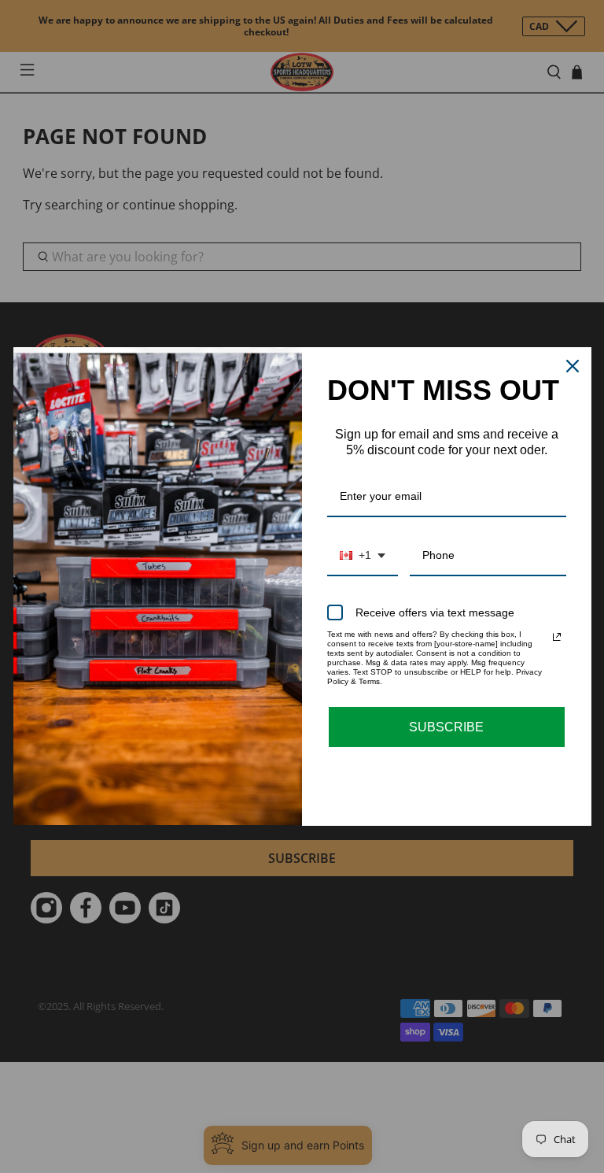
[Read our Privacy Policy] (556, 636)
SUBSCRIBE (446, 727)
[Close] (572, 366)
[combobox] (362, 556)
